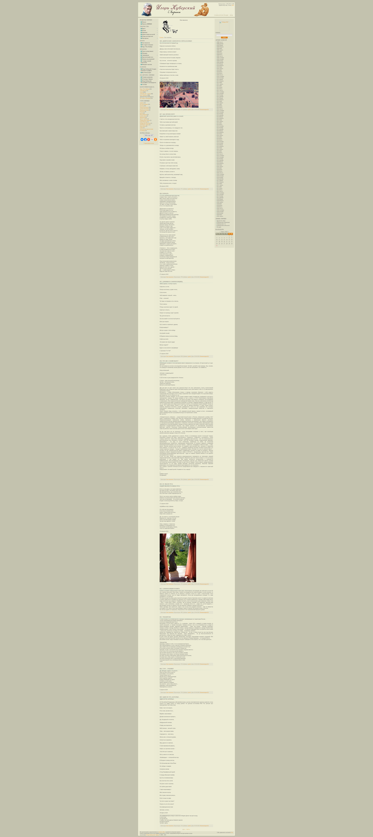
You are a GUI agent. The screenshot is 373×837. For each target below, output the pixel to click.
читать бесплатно (144, 107)
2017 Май (219, 186)
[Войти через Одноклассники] (155, 139)
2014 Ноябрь (220, 143)
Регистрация (224, 15)
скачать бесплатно (144, 108)
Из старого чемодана (145, 98)
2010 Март (219, 67)
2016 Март (219, 165)
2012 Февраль (220, 99)
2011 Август (220, 90)
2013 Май (219, 123)
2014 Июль (219, 140)
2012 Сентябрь (220, 110)
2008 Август (220, 42)
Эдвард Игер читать (145, 120)
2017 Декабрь (220, 197)
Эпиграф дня (143, 90)
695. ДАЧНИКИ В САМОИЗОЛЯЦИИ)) (171, 281)
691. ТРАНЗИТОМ (165, 617)
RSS (233, 5)
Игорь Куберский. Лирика (152, 835)
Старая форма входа (149, 143)
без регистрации (144, 104)
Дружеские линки (221, 220)
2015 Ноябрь (220, 158)
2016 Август (220, 172)
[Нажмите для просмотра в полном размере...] (179, 107)
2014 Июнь (219, 138)
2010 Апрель (220, 68)
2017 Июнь (219, 188)
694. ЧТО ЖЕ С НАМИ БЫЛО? (169, 361)
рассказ (142, 105)
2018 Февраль (220, 200)
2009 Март (219, 48)
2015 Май (219, 151)
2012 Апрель (220, 102)
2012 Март (219, 101)
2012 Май (219, 104)
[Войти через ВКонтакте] (142, 139)
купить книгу (143, 116)
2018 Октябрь (220, 211)
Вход (231, 15)
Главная (217, 15)
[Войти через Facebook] (145, 139)
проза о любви (143, 119)
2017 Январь (220, 180)
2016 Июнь (219, 169)
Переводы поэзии (144, 110)
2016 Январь (220, 162)
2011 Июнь (219, 87)
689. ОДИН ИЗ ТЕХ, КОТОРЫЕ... (170, 697)
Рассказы (142, 111)
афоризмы (142, 117)
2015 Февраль (220, 146)
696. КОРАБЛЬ (164, 193)
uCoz (232, 832)
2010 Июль (219, 73)
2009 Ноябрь (220, 60)
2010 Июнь (219, 71)
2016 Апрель (220, 166)
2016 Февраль (220, 163)
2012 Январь (220, 98)
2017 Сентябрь (220, 193)
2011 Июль (219, 88)
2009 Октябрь (220, 59)
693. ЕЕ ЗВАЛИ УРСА (166, 484)
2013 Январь (220, 116)
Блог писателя (143, 95)
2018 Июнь (219, 205)
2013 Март (219, 120)
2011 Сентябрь (220, 92)
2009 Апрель (220, 50)
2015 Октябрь (220, 157)
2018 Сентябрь (220, 210)
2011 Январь (220, 79)
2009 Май (219, 51)
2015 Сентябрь (220, 155)
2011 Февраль (220, 81)
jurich (189, 109)
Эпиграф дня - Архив (145, 93)
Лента (141, 92)
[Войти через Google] (152, 139)
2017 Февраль (220, 182)
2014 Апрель (220, 135)
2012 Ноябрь (220, 113)
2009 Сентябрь (220, 57)
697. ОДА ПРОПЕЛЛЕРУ (167, 114)
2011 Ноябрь (220, 95)
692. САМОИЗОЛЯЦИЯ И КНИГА (170, 588)
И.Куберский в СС (221, 224)
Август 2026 (224, 231)
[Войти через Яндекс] (148, 139)
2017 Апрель (220, 185)
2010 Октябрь (220, 78)
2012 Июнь (219, 106)
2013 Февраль (220, 118)
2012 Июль (219, 107)
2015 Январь (220, 144)
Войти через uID (149, 135)
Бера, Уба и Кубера (144, 89)
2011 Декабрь (220, 96)
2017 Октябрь (220, 194)
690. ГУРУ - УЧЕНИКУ (167, 668)
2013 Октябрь (220, 126)
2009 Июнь (219, 53)
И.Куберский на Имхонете (223, 225)
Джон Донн (143, 126)
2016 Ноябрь (220, 177)
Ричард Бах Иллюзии (145, 123)
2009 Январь (220, 45)
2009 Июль (219, 54)
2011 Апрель (220, 84)
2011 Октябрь (220, 93)
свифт (141, 127)
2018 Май (219, 203)
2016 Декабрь (220, 179)
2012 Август (220, 109)
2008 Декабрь (220, 43)
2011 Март (219, 82)
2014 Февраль (220, 132)
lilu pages (219, 227)
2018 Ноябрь (220, 213)
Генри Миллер (143, 121)
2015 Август (220, 154)
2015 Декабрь (220, 160)
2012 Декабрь (220, 115)
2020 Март (219, 214)
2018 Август (220, 208)
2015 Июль (219, 152)
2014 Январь (220, 130)
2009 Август (220, 56)
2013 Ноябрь (220, 127)
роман (141, 113)
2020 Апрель (220, 216)
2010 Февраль (220, 65)
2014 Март (219, 134)
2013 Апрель (220, 121)
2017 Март (219, 183)
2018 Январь (220, 199)
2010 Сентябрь (220, 76)
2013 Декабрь (220, 129)
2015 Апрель (220, 149)
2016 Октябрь (220, 175)
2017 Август (220, 191)
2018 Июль (219, 207)
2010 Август (220, 74)
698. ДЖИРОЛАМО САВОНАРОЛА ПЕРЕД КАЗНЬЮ (176, 41)
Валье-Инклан (143, 114)
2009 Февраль (220, 46)
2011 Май (219, 85)
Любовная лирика (144, 124)
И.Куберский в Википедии (223, 222)
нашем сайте (162, 832)
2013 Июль (219, 124)
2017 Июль (219, 189)
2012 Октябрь (220, 112)
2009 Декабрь (220, 62)
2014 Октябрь (220, 141)
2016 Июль (219, 171)
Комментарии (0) (204, 109)
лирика (141, 103)
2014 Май (219, 137)
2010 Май (219, 70)
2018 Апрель (220, 202)
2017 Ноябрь (220, 196)
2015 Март (219, 148)
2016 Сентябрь (220, 174)
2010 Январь (220, 64)
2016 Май (219, 168)
